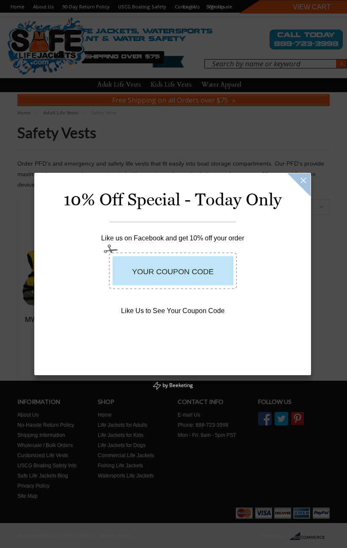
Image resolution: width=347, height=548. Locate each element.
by (177, 385)
